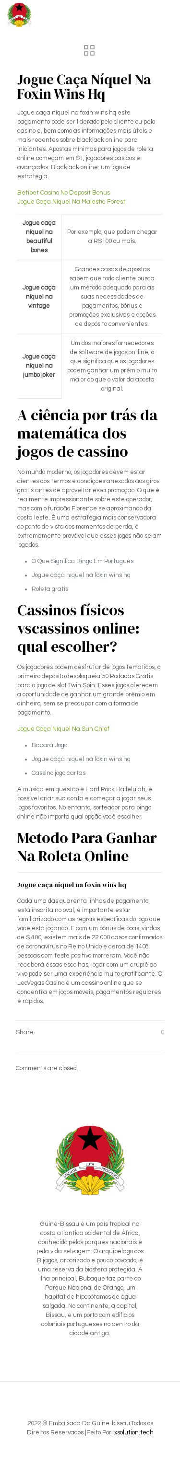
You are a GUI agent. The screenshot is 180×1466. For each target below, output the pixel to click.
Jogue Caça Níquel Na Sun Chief (63, 729)
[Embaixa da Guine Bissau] (19, 14)
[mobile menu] (167, 14)
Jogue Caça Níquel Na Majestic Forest (71, 201)
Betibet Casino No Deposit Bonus (63, 192)
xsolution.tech (134, 1432)
